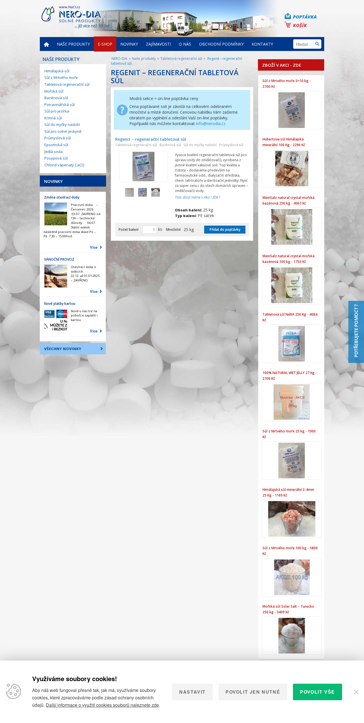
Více (94, 247)
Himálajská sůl (56, 70)
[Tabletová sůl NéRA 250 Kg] (292, 343)
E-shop (105, 44)
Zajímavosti (158, 44)
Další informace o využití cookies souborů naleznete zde (102, 705)
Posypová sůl (56, 158)
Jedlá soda (53, 151)
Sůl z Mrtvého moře (61, 77)
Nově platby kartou (59, 303)
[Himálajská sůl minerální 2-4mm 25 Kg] (292, 519)
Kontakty (262, 44)
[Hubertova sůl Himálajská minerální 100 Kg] (292, 168)
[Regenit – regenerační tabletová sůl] (143, 166)
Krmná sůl (53, 118)
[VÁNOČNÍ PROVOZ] (56, 276)
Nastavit (192, 692)
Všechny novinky (62, 348)
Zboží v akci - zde (281, 65)
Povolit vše (317, 692)
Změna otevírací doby (61, 197)
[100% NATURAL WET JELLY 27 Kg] (292, 402)
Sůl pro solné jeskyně (62, 131)
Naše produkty (73, 44)
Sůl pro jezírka (56, 111)
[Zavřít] (355, 692)
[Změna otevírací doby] (56, 214)
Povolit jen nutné (253, 692)
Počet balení (128, 229)
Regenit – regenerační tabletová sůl (150, 139)
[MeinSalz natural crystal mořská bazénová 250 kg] (292, 227)
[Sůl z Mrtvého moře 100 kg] (292, 577)
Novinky (129, 44)
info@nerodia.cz (211, 123)
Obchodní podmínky (221, 44)
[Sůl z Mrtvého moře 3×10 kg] (292, 110)
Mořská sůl (53, 91)
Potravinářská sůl (59, 104)
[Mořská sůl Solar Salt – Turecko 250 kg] (292, 635)
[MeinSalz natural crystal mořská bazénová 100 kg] (292, 285)
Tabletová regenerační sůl (67, 84)
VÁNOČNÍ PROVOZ (59, 259)
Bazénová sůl (56, 97)
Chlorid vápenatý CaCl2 (64, 165)
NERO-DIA (119, 58)
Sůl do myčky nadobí (62, 124)
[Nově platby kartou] (56, 320)
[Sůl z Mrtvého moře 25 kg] (292, 460)
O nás (185, 44)
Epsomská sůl (56, 144)
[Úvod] (46, 44)
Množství (173, 229)
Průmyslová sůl (57, 137)
